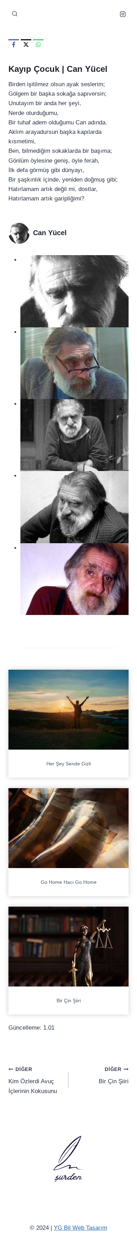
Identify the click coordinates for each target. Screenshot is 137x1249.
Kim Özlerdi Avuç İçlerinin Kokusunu (32, 1080)
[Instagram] (123, 14)
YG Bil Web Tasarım (80, 1227)
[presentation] (68, 710)
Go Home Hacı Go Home (69, 882)
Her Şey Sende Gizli (68, 763)
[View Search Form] (14, 14)
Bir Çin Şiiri (69, 1000)
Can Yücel (87, 69)
